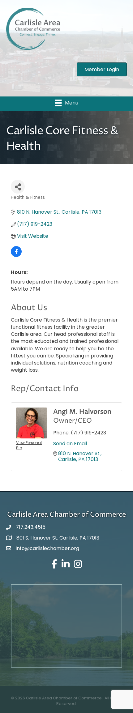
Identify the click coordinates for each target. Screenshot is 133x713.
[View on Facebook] (16, 255)
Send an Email (70, 443)
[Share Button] (18, 187)
